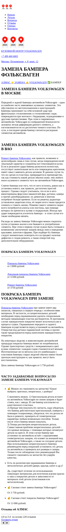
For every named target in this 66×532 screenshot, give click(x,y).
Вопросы (12, 20)
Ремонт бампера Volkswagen (16, 158)
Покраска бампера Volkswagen (17, 307)
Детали (11, 17)
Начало (11, 14)
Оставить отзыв (9, 519)
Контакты (12, 28)
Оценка (11, 25)
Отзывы (11, 23)
